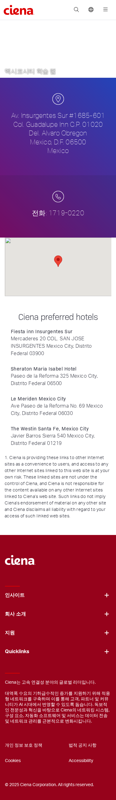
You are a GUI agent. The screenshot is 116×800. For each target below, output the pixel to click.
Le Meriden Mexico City (38, 398)
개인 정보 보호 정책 (23, 745)
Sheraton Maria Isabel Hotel (44, 368)
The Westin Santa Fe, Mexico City (50, 428)
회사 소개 (15, 613)
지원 (10, 632)
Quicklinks (17, 651)
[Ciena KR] (20, 557)
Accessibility (81, 761)
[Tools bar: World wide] (91, 9)
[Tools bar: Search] (76, 9)
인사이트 (15, 595)
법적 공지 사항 (83, 745)
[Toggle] (106, 595)
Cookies (13, 761)
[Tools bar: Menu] (104, 9)
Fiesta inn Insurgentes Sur (41, 331)
